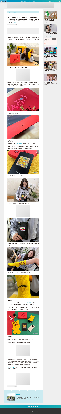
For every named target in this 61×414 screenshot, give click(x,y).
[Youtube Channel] (31, 407)
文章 (11, 12)
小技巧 (50, 1)
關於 (54, 1)
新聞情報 (14, 12)
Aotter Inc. (37, 411)
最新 (22, 1)
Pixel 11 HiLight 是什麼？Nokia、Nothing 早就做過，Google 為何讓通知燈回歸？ (50, 56)
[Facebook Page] (29, 407)
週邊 (46, 1)
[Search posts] (59, 1)
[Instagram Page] (33, 407)
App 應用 (33, 1)
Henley (14, 22)
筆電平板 (42, 1)
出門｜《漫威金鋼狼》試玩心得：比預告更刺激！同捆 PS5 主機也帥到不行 (50, 70)
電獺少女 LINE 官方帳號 (11, 367)
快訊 (29, 1)
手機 (38, 1)
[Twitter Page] (37, 407)
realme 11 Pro (19, 143)
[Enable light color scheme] (57, 1)
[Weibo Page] (35, 407)
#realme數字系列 (14, 24)
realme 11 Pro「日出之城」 (27, 302)
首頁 (9, 12)
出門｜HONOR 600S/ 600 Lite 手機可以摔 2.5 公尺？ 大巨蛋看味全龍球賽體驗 (50, 33)
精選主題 (25, 1)
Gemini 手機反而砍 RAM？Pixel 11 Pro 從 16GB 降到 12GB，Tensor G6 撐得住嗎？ (50, 83)
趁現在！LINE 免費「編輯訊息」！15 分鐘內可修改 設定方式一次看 (50, 20)
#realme (9, 24)
